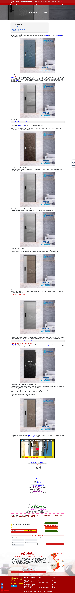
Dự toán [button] (73, 165)
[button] (2, 584)
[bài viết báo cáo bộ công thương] (17, 586)
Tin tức (53, 1)
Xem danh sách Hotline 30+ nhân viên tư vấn (51, 525)
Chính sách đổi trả (41, 584)
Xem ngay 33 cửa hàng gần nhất (22, 569)
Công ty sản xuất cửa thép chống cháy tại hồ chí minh (23, 340)
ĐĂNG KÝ (30, 530)
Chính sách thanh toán (41, 580)
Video (55, 1)
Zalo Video (55, 587)
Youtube (55, 582)
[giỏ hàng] (62, 4)
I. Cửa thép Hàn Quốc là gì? (16, 26)
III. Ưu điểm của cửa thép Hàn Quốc (17, 28)
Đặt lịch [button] (73, 162)
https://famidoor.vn (37, 479)
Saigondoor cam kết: (16, 30)
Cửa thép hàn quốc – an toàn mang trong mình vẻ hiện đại (24, 121)
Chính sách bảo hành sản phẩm (43, 582)
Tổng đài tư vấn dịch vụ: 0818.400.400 (29, 571)
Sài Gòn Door (38, 480)
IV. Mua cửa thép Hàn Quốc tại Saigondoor (18, 29)
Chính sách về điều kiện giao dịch (43, 587)
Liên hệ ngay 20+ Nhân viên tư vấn (34, 569)
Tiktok (54, 584)
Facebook (55, 580)
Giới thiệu (49, 1)
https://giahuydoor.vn (37, 478)
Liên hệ (59, 1)
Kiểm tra (54, 544)
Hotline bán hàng (38, 1)
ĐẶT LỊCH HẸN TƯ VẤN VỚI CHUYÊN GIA (51, 528)
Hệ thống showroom (44, 1)
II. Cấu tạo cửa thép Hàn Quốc (16, 27)
